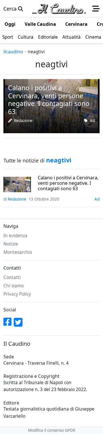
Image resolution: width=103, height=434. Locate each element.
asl (92, 120)
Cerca (10, 8)
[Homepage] (59, 8)
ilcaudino (13, 51)
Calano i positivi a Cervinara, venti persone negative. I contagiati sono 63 (68, 183)
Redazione (23, 120)
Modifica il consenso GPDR (51, 430)
